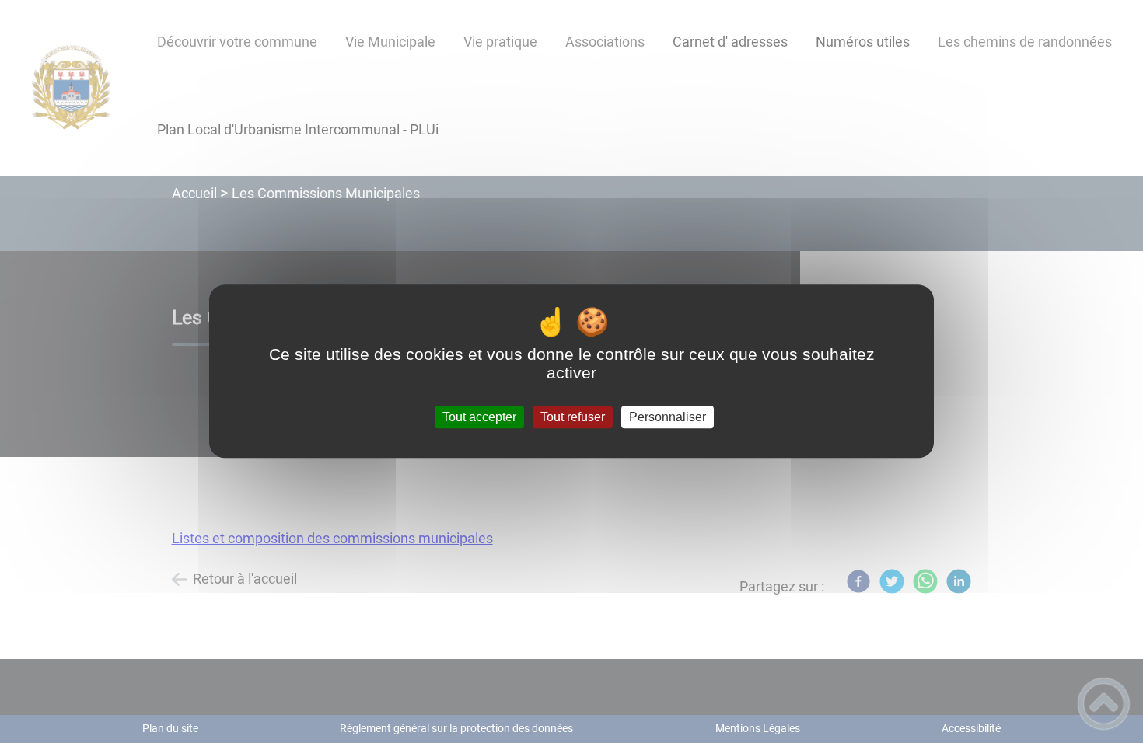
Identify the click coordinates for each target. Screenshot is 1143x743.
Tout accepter (479, 417)
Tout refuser (572, 417)
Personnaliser (667, 417)
